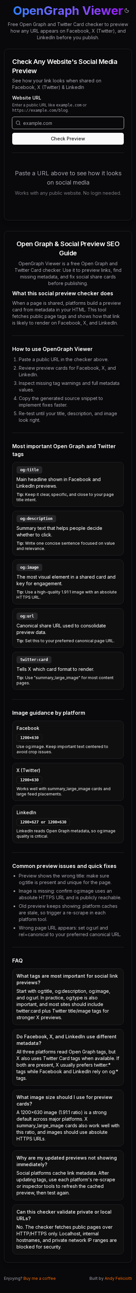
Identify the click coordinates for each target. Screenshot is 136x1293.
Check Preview (68, 138)
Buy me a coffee (39, 1278)
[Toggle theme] (126, 10)
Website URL (26, 98)
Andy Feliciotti (118, 1278)
